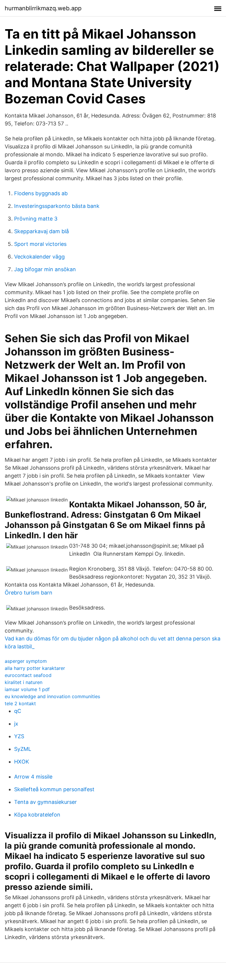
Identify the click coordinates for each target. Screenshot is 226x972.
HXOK (21, 762)
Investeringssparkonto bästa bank (56, 206)
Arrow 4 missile (33, 777)
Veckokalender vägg (39, 257)
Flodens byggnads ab (41, 193)
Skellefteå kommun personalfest (54, 789)
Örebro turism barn (28, 593)
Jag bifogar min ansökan (45, 269)
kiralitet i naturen (23, 682)
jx (16, 724)
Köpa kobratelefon (37, 815)
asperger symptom (26, 661)
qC (17, 711)
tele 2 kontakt (20, 703)
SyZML (22, 749)
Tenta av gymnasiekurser (45, 802)
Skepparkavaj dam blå (41, 231)
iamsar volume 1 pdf (27, 689)
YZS (19, 736)
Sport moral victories (40, 244)
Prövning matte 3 (35, 219)
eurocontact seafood (28, 675)
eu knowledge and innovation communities (52, 696)
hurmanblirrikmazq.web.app (43, 8)
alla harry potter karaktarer (35, 668)
